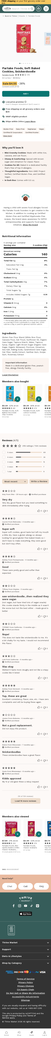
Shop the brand (30, 225)
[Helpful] (38, 510)
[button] (46, 8)
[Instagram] (20, 906)
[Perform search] (7, 8)
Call (26, 886)
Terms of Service (26, 979)
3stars (10, 462)
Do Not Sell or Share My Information (25, 993)
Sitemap (25, 1000)
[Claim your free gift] (38, 8)
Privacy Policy (25, 982)
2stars (10, 467)
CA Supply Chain (25, 990)
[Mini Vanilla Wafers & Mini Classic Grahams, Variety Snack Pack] (11, 828)
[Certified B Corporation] (14, 930)
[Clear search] (32, 8)
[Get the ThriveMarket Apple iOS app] (25, 914)
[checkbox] (25, 452)
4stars (10, 457)
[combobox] (18, 8)
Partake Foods (8, 75)
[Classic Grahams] (32, 828)
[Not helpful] (44, 511)
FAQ (41, 886)
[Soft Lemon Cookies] (32, 393)
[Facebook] (14, 906)
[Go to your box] (46, 8)
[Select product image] (26, 39)
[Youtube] (26, 906)
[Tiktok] (32, 906)
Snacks (22, 16)
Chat (9, 886)
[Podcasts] (38, 906)
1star (9, 472)
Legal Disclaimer (10, 375)
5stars (10, 452)
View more (7, 136)
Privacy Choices (25, 986)
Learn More (29, 121)
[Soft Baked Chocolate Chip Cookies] (11, 393)
